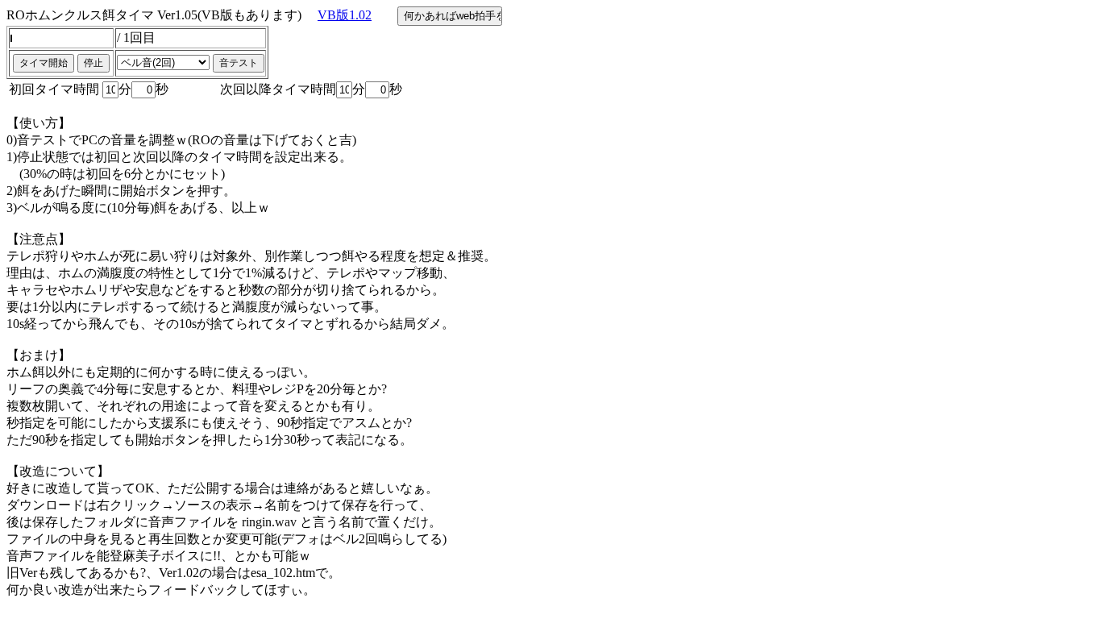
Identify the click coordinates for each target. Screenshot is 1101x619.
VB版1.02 (345, 15)
